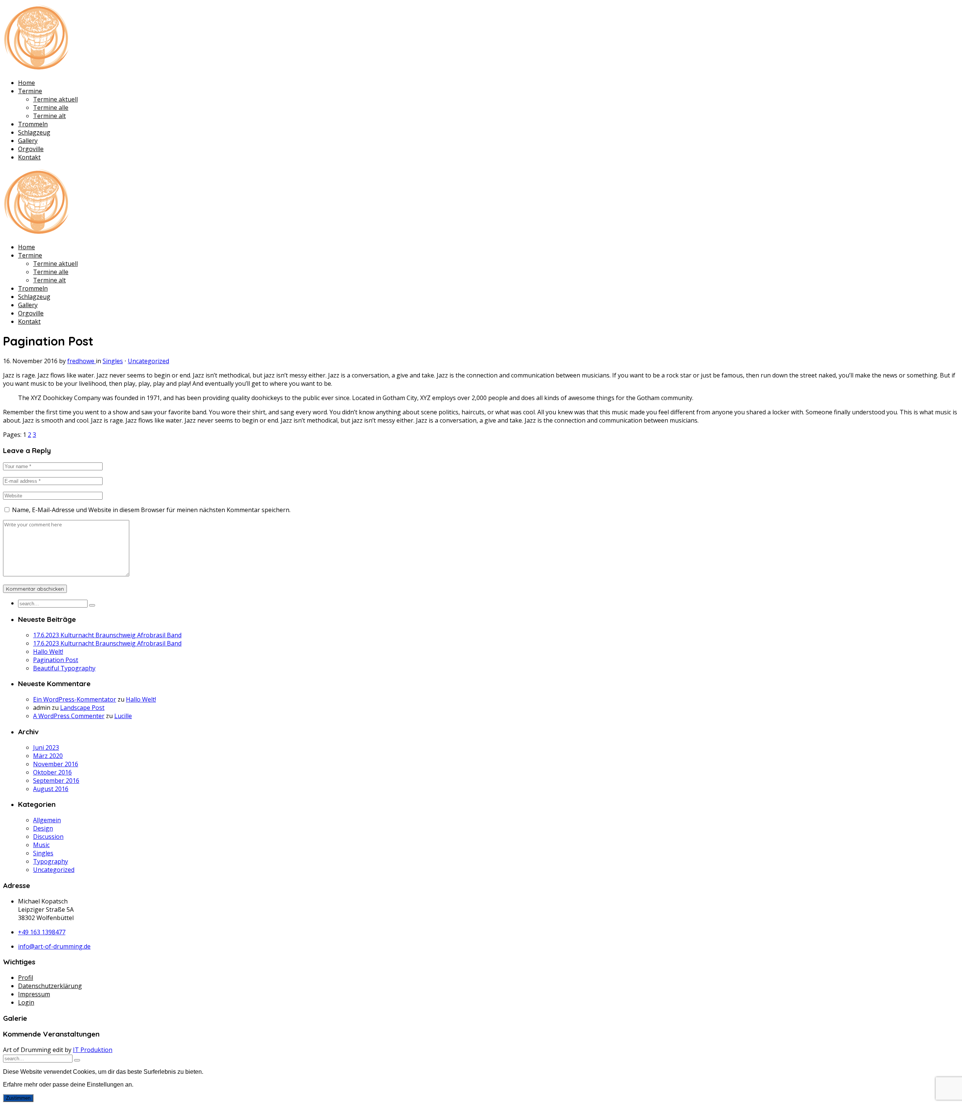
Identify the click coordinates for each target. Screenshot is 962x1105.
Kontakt (29, 157)
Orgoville (31, 149)
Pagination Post (55, 660)
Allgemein (47, 820)
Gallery (28, 140)
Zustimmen (18, 1098)
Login (26, 1002)
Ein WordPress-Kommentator (74, 699)
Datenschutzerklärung (50, 986)
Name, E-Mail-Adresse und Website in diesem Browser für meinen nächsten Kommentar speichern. (151, 510)
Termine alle (50, 107)
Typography (50, 861)
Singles (113, 361)
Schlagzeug (34, 132)
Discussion (48, 836)
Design (43, 828)
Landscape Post (82, 707)
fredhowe (81, 361)
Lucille (123, 716)
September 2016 (56, 780)
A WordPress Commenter (68, 716)
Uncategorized (148, 361)
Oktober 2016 (52, 772)
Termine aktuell (55, 99)
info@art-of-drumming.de (54, 946)
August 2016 (50, 789)
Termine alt (49, 116)
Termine (30, 91)
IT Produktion (92, 1050)
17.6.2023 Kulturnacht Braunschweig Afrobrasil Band (107, 635)
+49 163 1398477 (41, 932)
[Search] (92, 605)
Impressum (34, 994)
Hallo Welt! (48, 651)
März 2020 (48, 756)
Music (41, 845)
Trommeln (33, 124)
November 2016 (55, 764)
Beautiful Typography (64, 668)
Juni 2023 (46, 747)
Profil (25, 977)
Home (26, 83)
